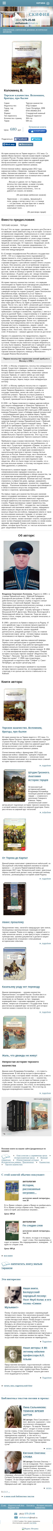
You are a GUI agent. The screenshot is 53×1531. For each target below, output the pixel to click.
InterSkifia (33, 1523)
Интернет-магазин (44, 1505)
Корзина (40, 3)
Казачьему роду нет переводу (21, 986)
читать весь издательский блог (18, 1386)
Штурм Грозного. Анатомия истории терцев (39, 776)
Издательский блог (16, 1505)
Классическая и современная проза (32, 1156)
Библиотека (40, 1508)
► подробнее (45, 765)
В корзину (39, 131)
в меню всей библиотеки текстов (19, 1496)
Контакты (30, 1505)
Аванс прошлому (13, 922)
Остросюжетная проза (24, 1158)
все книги (8, 1256)
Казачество (44, 1162)
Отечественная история (27, 1160)
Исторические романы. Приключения (17, 1162)
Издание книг (13, 1508)
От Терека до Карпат (15, 857)
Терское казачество (14, 1165)
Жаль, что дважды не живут (19, 1055)
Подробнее (47, 1342)
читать (49, 1448)
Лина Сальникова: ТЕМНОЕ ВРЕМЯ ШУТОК (34, 1411)
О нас (3, 1505)
